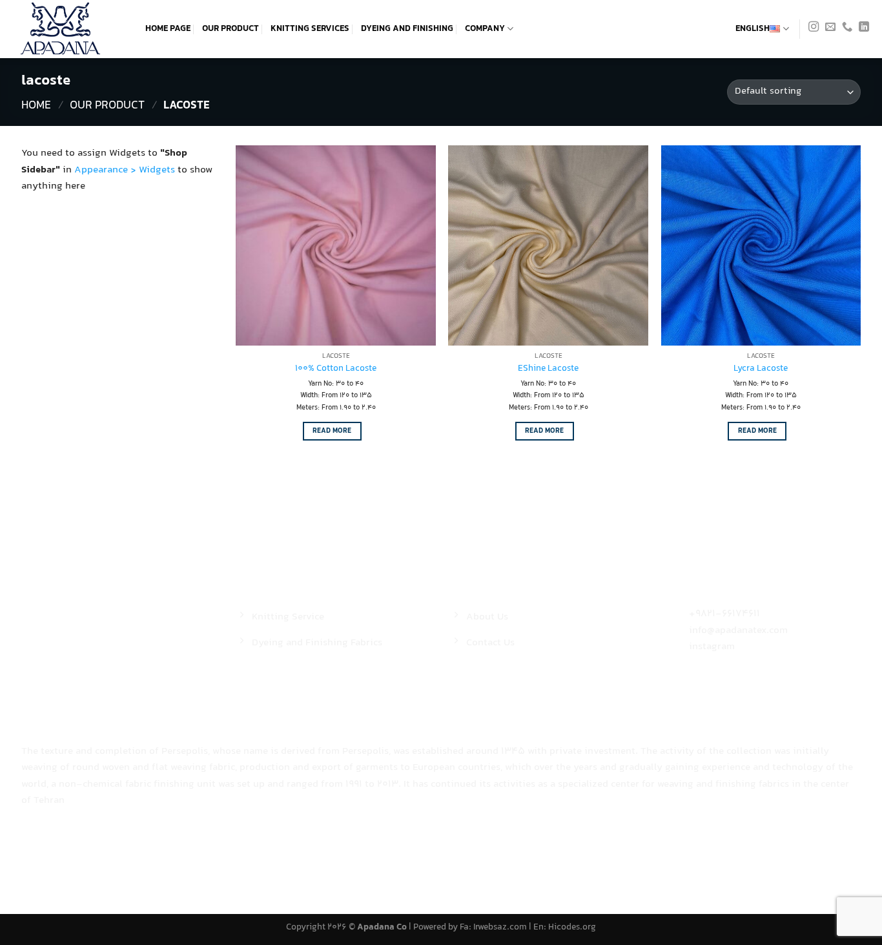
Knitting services (310, 29)
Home (36, 106)
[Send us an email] (830, 29)
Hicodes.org (572, 927)
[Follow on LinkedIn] (864, 29)
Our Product (230, 29)
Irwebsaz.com (500, 927)
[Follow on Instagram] (813, 29)
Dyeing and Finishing (407, 29)
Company (485, 29)
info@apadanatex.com (738, 631)
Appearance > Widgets (124, 170)
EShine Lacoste (548, 369)
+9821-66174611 (724, 614)
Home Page (167, 29)
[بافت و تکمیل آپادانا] (68, 29)
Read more (332, 431)
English (752, 29)
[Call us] (847, 29)
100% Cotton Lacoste (335, 369)
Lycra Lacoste (760, 369)
